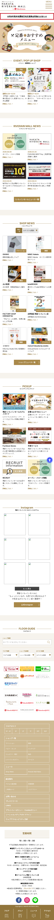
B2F (45, 731)
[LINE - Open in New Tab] (35, 900)
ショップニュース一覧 (27, 362)
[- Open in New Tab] (15, 524)
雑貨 (29, 743)
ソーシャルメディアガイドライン (18, 814)
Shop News (10, 772)
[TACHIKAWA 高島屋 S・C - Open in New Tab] (27, 703)
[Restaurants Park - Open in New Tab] (11, 703)
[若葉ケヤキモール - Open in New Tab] (43, 703)
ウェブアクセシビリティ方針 (17, 819)
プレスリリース (12, 801)
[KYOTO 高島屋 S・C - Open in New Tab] (43, 711)
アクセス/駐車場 (11, 784)
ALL (18, 230)
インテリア (31, 749)
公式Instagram (27, 605)
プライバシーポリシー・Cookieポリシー (21, 810)
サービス (31, 760)
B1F (38, 731)
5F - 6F (8, 731)
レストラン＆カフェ (12, 760)
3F (16, 731)
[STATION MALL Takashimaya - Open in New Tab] (27, 696)
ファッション (10, 743)
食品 (29, 754)
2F (23, 731)
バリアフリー (32, 789)
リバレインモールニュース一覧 (27, 199)
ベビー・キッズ (11, 749)
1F (30, 731)
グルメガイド (28, 888)
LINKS (8, 805)
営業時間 (31, 784)
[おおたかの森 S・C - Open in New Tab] (43, 696)
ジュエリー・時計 (11, 754)
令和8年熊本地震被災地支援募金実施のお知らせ (27, 16)
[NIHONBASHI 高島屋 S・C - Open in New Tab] (11, 711)
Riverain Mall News (34, 772)
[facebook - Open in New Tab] (19, 900)
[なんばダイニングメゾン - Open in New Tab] (27, 711)
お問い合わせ (11, 796)
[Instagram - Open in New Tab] (27, 900)
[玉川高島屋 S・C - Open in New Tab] (11, 696)
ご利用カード (10, 789)
